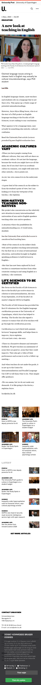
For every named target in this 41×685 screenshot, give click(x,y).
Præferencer (24, 666)
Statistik (10, 668)
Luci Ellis (5, 88)
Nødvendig (10, 666)
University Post (8, 2)
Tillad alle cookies (18, 680)
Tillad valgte (21, 673)
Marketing (22, 668)
